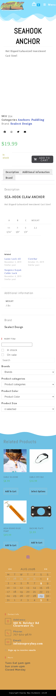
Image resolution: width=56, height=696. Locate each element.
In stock (12, 350)
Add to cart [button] (10, 491)
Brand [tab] (9, 177)
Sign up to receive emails (22, 650)
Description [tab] (12, 172)
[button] (4, 131)
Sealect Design (21, 123)
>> (46, 569)
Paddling (37, 119)
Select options (38, 491)
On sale (12, 354)
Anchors (24, 119)
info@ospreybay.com (28, 643)
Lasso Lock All (12, 258)
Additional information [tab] (36, 172)
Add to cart (44, 159)
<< (10, 569)
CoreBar (32, 258)
